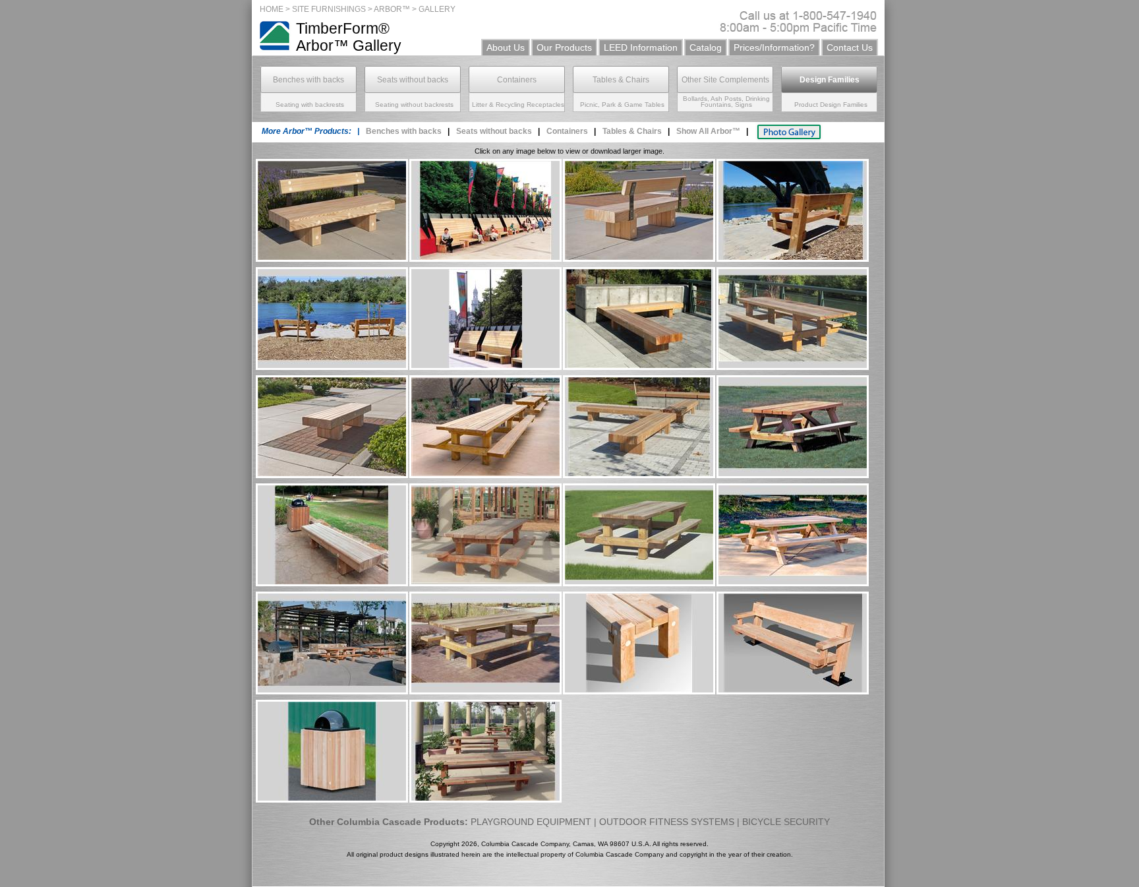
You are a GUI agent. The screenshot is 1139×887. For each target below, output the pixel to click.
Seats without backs (412, 79)
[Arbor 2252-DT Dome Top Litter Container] (332, 799)
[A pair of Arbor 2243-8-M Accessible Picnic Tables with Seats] (332, 690)
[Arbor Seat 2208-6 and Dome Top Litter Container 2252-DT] (332, 582)
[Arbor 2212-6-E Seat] (639, 690)
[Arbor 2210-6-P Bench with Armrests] (792, 690)
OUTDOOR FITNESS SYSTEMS (666, 821)
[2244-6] (485, 582)
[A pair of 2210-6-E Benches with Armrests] (332, 366)
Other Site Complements (725, 79)
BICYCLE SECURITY (786, 821)
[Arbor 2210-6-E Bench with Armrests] (792, 258)
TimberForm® (343, 28)
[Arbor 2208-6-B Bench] (332, 258)
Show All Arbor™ (708, 131)
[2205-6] (485, 258)
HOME (271, 9)
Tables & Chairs (621, 79)
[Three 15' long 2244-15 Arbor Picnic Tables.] (485, 474)
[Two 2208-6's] (639, 366)
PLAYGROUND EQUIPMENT (531, 821)
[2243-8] (792, 366)
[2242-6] (792, 474)
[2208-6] (332, 474)
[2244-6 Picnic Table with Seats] (639, 582)
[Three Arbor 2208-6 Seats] (639, 474)
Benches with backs (308, 79)
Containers (517, 79)
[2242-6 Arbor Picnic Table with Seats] (792, 582)
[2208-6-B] (639, 258)
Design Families (830, 79)
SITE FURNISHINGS (329, 9)
